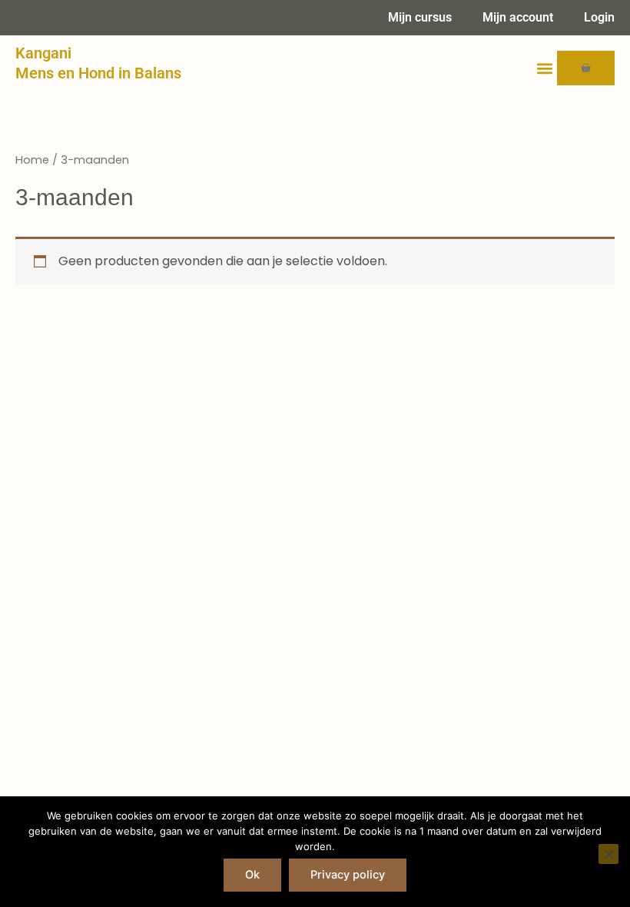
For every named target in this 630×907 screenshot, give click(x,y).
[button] (544, 68)
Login (599, 17)
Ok (252, 875)
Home (32, 160)
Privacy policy (347, 875)
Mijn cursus (420, 17)
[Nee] (608, 854)
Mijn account (517, 17)
